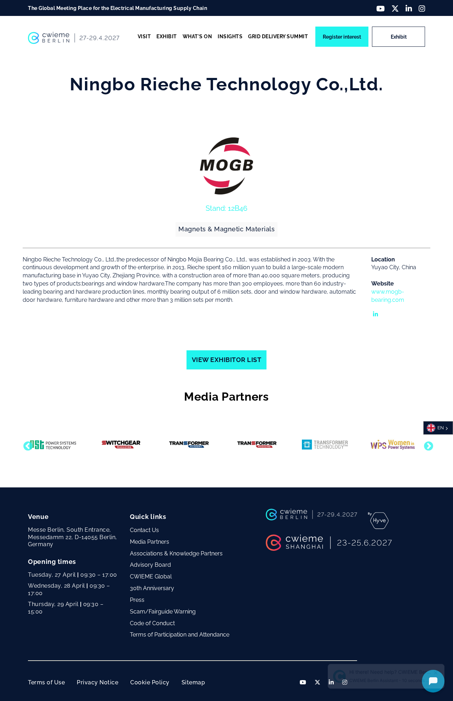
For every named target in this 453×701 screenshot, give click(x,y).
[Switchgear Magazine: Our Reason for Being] (121, 444)
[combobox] (438, 428)
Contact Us (144, 530)
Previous (26, 444)
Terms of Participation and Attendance (179, 634)
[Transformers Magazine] (257, 444)
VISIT (144, 36)
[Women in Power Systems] (393, 444)
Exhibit (399, 37)
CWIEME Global (151, 576)
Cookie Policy (150, 682)
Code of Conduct (152, 623)
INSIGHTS (230, 36)
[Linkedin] (371, 309)
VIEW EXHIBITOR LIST (227, 359)
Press (137, 600)
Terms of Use (46, 682)
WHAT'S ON (197, 36)
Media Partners (149, 541)
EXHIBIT (166, 36)
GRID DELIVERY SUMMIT (278, 36)
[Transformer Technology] (325, 445)
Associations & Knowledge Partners (176, 553)
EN (440, 427)
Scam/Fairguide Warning (163, 611)
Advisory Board (150, 564)
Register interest (342, 37)
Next (426, 444)
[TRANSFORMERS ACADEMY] (189, 444)
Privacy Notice (97, 682)
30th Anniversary (152, 588)
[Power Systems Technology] (53, 444)
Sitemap (193, 682)
